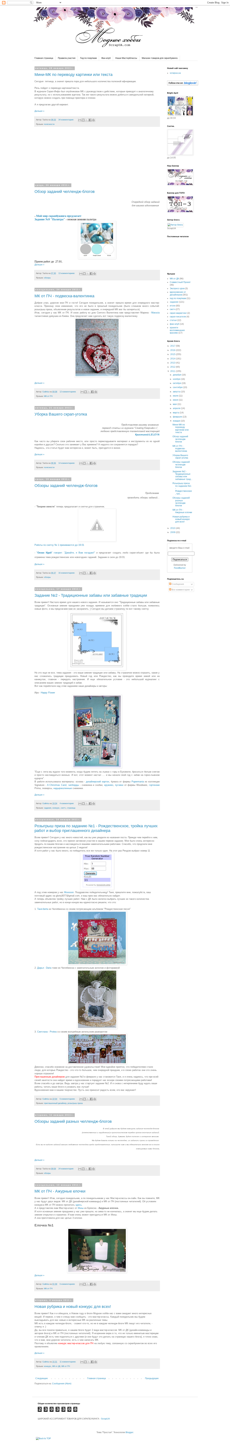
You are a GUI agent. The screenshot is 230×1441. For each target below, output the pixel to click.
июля (176, 396)
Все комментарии (180, 589)
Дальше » (39, 111)
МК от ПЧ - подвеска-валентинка (64, 296)
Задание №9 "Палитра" (49, 219)
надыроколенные (62, 788)
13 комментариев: (66, 273)
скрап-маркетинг (178, 313)
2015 (173, 354)
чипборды (73, 785)
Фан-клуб (106, 58)
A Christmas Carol (57, 785)
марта (176, 412)
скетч (63, 808)
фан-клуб (174, 324)
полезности (49, 124)
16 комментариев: (66, 573)
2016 (173, 350)
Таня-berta (42, 909)
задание (47, 808)
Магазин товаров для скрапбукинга (160, 58)
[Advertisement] (97, 157)
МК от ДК (56, 1366)
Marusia (155, 312)
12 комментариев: (68, 392)
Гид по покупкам (88, 58)
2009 (173, 532)
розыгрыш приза (75, 1103)
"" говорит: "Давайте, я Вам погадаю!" (65, 552)
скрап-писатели (178, 316)
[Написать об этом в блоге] (83, 120)
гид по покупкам (178, 298)
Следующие (41, 1378)
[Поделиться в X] (86, 120)
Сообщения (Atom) (61, 1383)
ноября (177, 379)
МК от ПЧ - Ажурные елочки (59, 1191)
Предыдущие (152, 1378)
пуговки (119, 785)
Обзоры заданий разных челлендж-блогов (73, 1121)
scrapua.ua (175, 73)
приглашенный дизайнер (55, 1103)
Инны (81, 1208)
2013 (173, 363)
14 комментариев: (66, 463)
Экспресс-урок (177, 288)
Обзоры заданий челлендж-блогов (66, 485)
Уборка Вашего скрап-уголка (60, 414)
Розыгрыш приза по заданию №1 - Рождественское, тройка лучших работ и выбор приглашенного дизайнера (96, 828)
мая (175, 404)
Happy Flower (48, 692)
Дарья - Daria (44, 967)
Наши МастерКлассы (126, 58)
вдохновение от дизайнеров (178, 293)
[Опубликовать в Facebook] (90, 120)
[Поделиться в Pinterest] (93, 120)
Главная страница (43, 58)
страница (71, 808)
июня (176, 400)
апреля (177, 408)
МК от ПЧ (48, 396)
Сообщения (177, 584)
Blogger (129, 1432)
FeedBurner (180, 568)
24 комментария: (66, 1169)
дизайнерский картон (97, 781)
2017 (173, 346)
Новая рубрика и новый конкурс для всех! (72, 1306)
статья (173, 320)
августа (177, 391)
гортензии (154, 785)
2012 (173, 367)
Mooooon (69, 892)
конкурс (56, 808)
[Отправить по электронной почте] (80, 120)
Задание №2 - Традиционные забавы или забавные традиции (90, 595)
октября (177, 383)
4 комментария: (67, 803)
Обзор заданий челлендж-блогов (64, 191)
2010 (173, 528)
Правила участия (66, 58)
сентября (178, 387)
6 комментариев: (68, 1099)
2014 (173, 358)
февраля (178, 417)
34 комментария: (66, 120)
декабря (177, 375)
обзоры (47, 278)
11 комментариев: (68, 1362)
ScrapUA (105, 1418)
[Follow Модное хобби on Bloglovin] (182, 85)
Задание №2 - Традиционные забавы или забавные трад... (182, 475)
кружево (108, 785)
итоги (172, 305)
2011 (173, 371)
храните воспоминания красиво (177, 330)
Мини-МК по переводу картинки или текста (73, 74)
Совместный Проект (180, 282)
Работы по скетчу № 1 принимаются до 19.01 (59, 545)
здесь (78, 1204)
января (177, 421)
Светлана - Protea (47, 1031)
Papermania (138, 781)
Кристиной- (147, 434)
